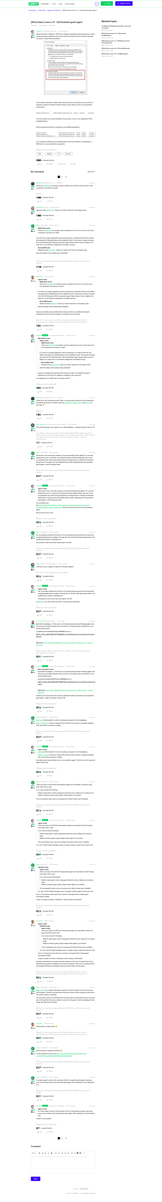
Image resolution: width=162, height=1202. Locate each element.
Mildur (38, 564)
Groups (60, 4)
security (68, 154)
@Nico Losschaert (42, 723)
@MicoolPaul (77, 402)
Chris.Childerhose (41, 424)
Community (32, 10)
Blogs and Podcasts (53, 10)
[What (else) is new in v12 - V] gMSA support (115, 54)
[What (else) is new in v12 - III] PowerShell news (116, 48)
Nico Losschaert (41, 621)
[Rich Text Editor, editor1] (63, 1164)
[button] (124, 3)
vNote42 (38, 31)
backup (49, 154)
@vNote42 (46, 185)
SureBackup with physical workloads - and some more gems (116, 27)
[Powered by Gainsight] (81, 1189)
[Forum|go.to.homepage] (33, 3)
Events (54, 4)
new (39, 154)
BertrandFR (39, 207)
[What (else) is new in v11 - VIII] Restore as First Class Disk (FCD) (116, 42)
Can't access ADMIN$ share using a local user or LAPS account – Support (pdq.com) (64, 643)
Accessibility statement (88, 1193)
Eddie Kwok (39, 183)
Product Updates (70, 4)
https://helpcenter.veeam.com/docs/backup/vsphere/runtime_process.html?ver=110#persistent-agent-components (63, 506)
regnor (38, 225)
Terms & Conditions (72, 1193)
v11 (59, 154)
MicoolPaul (39, 277)
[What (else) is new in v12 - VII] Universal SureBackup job (114, 34)
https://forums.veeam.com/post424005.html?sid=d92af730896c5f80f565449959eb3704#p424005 (61, 1054)
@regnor (87, 402)
